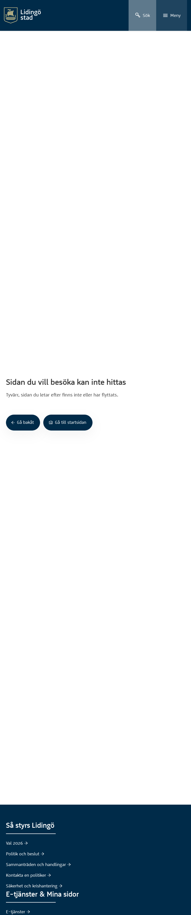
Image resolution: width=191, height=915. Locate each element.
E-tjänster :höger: (18, 912)
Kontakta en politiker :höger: (28, 875)
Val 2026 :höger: (17, 843)
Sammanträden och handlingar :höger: (38, 864)
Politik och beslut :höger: (25, 854)
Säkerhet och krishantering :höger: (34, 886)
